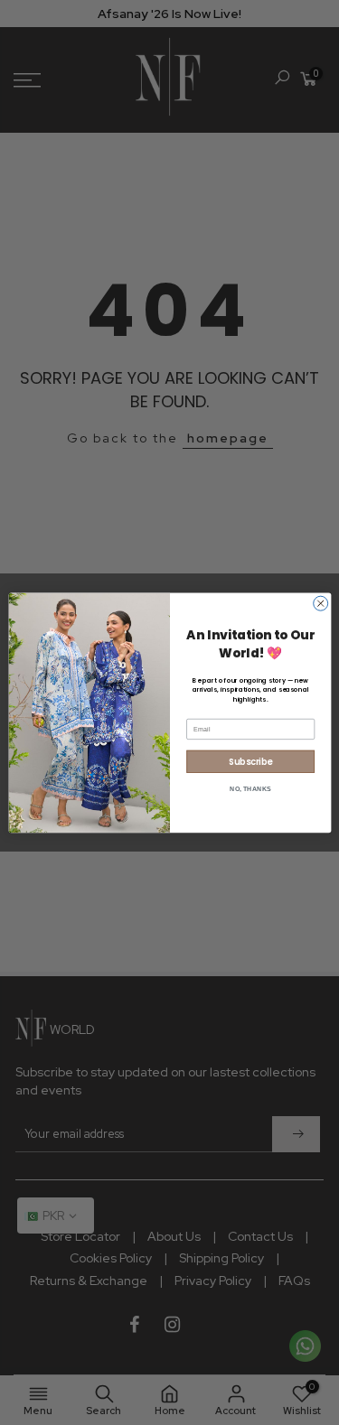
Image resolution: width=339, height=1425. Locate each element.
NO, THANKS (250, 788)
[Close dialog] (320, 603)
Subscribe (250, 761)
